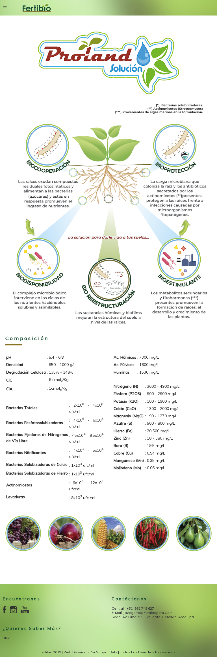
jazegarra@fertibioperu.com (148, 612)
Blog (6, 638)
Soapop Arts (106, 652)
